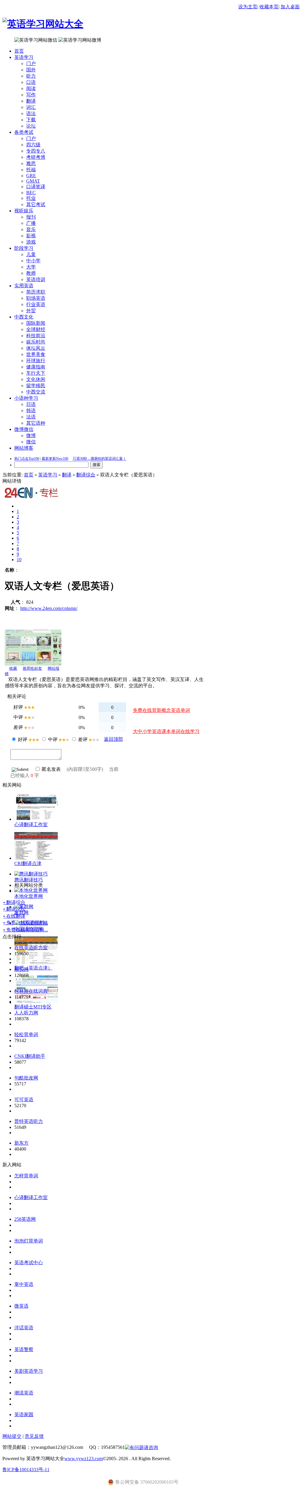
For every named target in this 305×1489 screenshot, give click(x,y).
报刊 (31, 216)
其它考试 (35, 204)
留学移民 (35, 385)
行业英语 (35, 304)
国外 (31, 69)
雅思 (31, 163)
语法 (31, 113)
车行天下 (35, 373)
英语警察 (23, 1349)
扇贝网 (21, 969)
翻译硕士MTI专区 (33, 1006)
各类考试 (23, 132)
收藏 (13, 668)
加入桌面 (290, 6)
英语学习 (23, 57)
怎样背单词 (26, 1175)
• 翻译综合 (14, 902)
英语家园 (23, 1414)
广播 (31, 223)
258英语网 (25, 1219)
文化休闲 (35, 379)
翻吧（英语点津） (33, 967)
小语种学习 (26, 398)
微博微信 (23, 429)
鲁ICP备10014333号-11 (25, 1469)
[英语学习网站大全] (42, 23)
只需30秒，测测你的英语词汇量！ (99, 458)
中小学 (33, 260)
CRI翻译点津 (27, 863)
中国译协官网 (28, 928)
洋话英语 (23, 1327)
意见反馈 (34, 1436)
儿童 (31, 254)
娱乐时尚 (35, 341)
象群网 (21, 912)
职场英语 (35, 298)
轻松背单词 (26, 1034)
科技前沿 (35, 335)
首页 (19, 51)
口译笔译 (35, 186)
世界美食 (35, 354)
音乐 (31, 229)
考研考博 (35, 157)
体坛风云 (35, 348)
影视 (31, 235)
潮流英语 (23, 1392)
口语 (31, 82)
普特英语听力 (28, 1121)
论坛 (31, 125)
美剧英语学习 (28, 1371)
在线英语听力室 (31, 947)
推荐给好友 (32, 668)
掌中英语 (23, 1284)
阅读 (31, 88)
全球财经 (35, 329)
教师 (31, 273)
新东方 (21, 1143)
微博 (31, 435)
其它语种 (35, 423)
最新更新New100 (55, 458)
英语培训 (35, 279)
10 (19, 559)
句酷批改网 (26, 1077)
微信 (31, 441)
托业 (31, 198)
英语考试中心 (28, 1262)
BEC (31, 192)
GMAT (33, 180)
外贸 (31, 310)
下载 (31, 119)
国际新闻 (35, 323)
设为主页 (247, 6)
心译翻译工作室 (31, 824)
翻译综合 (85, 474)
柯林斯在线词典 (31, 991)
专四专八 (35, 150)
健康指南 (35, 366)
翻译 (31, 100)
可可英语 (23, 1099)
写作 (31, 94)
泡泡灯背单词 (28, 1240)
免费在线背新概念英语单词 (161, 710)
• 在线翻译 (14, 916)
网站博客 (23, 448)
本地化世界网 (28, 896)
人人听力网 (26, 1012)
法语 (31, 416)
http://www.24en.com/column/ (48, 608)
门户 (31, 63)
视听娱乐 (23, 210)
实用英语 (23, 285)
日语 (31, 404)
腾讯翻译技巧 (28, 879)
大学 (31, 266)
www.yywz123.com (83, 1458)
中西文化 (23, 316)
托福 (31, 169)
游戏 (31, 241)
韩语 (31, 410)
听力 (31, 76)
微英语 (21, 1305)
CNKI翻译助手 (29, 1056)
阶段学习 (23, 248)
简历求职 (35, 291)
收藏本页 (268, 6)
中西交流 (35, 391)
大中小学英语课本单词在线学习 (166, 731)
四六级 (33, 144)
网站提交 (11, 1436)
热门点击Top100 (26, 458)
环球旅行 (35, 360)
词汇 (31, 107)
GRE (31, 175)
